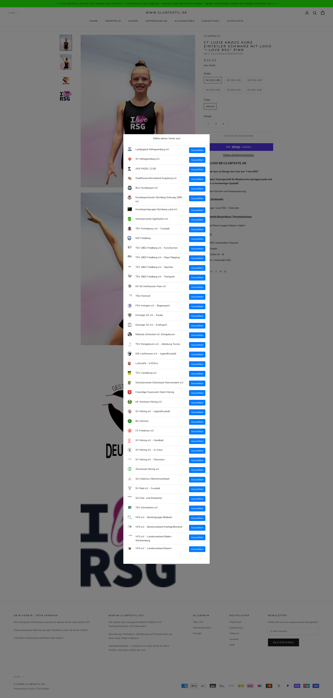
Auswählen (197, 150)
